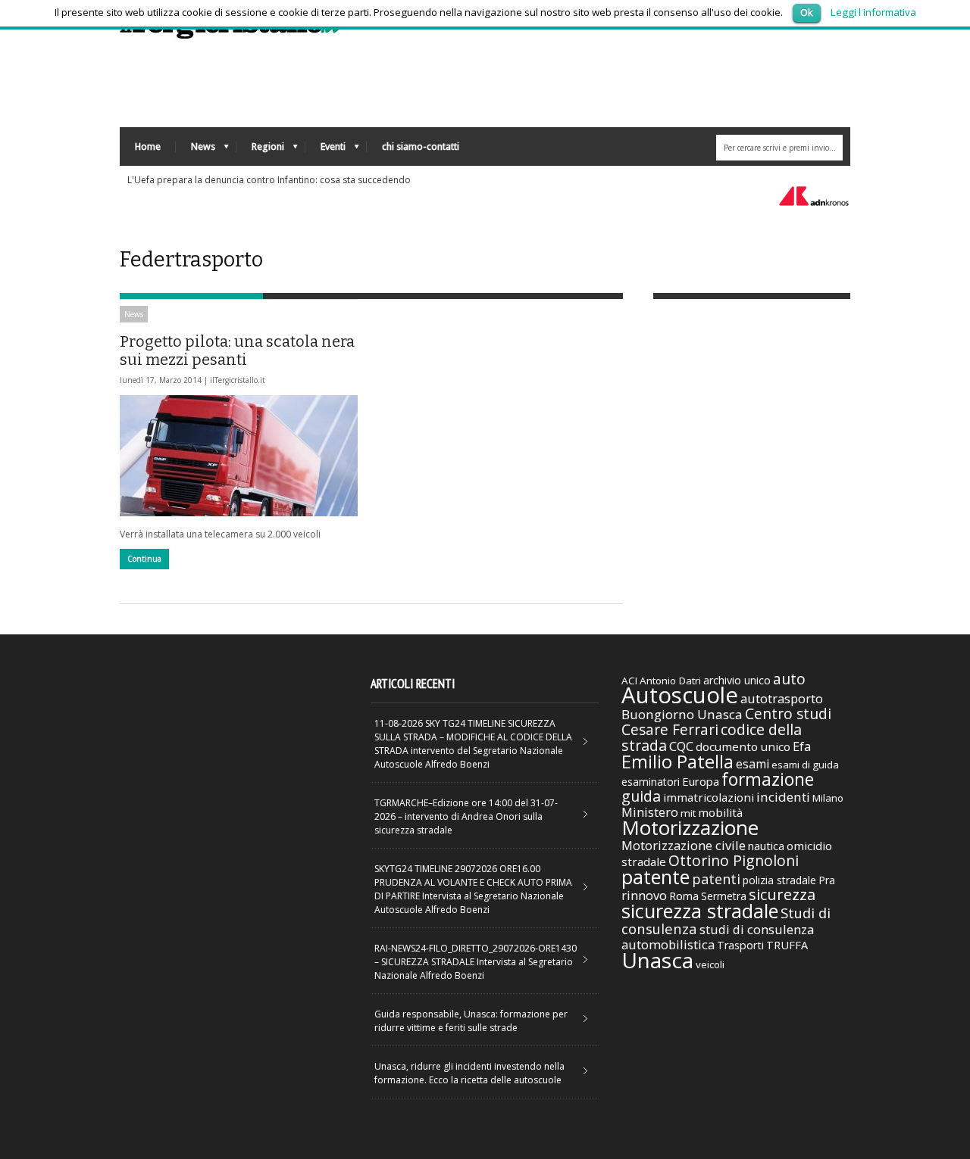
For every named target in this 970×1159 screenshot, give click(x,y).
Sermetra (723, 896)
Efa (802, 746)
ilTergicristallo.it (237, 380)
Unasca (657, 960)
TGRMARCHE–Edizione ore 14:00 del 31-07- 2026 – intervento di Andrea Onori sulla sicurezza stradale (466, 816)
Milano (827, 798)
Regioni (260, 150)
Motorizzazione (690, 827)
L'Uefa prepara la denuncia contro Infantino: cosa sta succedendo (269, 179)
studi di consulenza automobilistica (717, 937)
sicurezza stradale (699, 911)
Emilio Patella (677, 761)
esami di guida (805, 764)
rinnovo (644, 895)
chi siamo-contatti (420, 146)
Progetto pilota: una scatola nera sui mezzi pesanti (237, 350)
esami (752, 764)
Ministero (649, 812)
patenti (716, 879)
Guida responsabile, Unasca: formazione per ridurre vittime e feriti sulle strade (471, 1021)
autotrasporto (781, 698)
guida (641, 796)
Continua (144, 558)
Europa (700, 781)
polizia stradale (779, 880)
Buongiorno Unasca (682, 714)
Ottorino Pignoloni (733, 860)
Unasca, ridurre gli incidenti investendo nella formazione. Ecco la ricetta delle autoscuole (469, 1073)
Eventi (325, 150)
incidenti (783, 796)
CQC (681, 746)
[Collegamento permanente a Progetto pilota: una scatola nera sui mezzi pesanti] (239, 455)
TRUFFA (787, 944)
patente (655, 877)
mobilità (720, 812)
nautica (766, 845)
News (195, 150)
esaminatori (650, 781)
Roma (684, 895)
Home (148, 146)
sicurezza (782, 894)
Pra (826, 880)
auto (789, 678)
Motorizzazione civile (683, 845)
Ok (806, 12)
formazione (767, 779)
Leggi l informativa (873, 12)
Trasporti (740, 945)
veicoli (710, 964)
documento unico (743, 746)
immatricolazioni (708, 797)
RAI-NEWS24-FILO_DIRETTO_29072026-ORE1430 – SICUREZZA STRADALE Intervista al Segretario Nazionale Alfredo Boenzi (475, 962)
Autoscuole (679, 695)
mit (688, 813)
